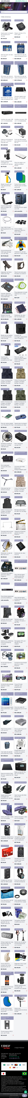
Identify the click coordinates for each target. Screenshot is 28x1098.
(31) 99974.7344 (20, 1)
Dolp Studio (16, 1097)
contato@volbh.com (14, 1058)
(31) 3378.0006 (5, 1)
